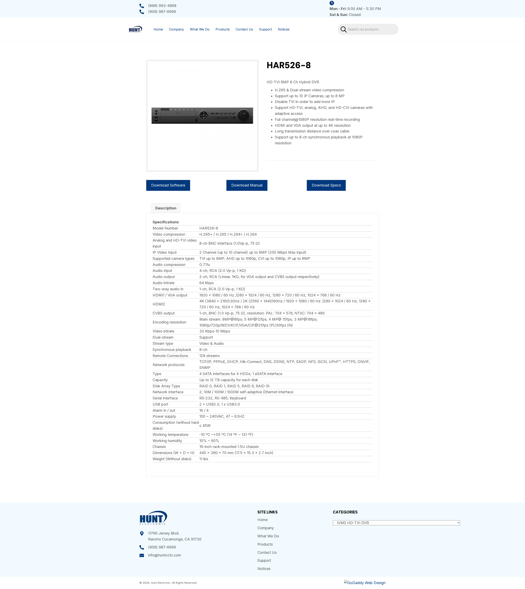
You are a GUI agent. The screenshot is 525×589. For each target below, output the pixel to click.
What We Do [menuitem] (200, 29)
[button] (326, 185)
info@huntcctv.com (164, 555)
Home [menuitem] (158, 29)
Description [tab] (165, 208)
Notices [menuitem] (284, 29)
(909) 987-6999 (162, 11)
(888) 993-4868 (162, 5)
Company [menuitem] (176, 29)
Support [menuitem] (265, 29)
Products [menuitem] (223, 29)
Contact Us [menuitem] (244, 29)
